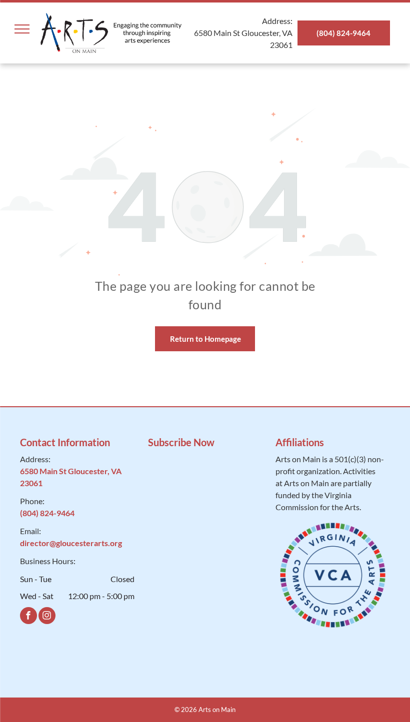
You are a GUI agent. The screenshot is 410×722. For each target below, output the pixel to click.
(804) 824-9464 (47, 513)
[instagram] (47, 617)
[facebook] (28, 617)
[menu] (22, 29)
